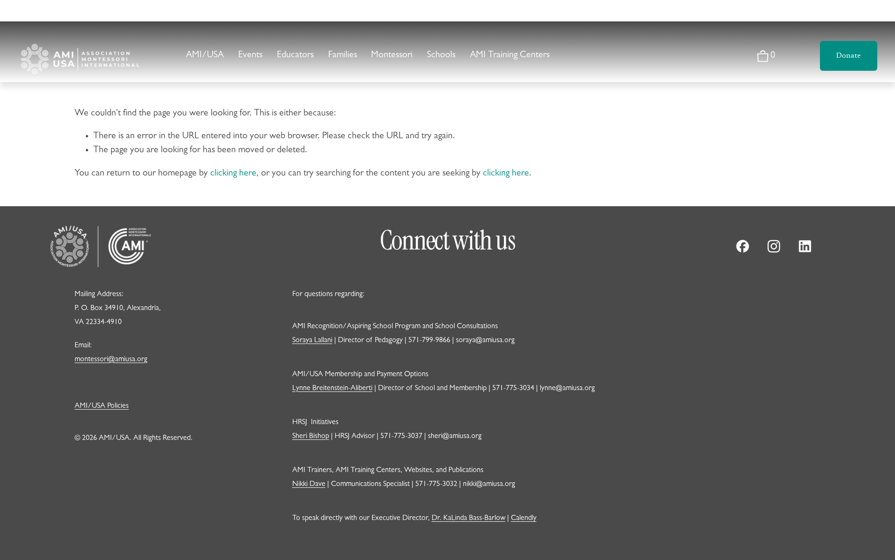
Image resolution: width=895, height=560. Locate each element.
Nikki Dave (308, 484)
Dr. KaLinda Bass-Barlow (468, 518)
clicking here (233, 173)
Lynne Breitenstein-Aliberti (332, 388)
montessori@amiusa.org (111, 360)
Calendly (524, 518)
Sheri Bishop (310, 436)
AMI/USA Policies (102, 406)
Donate (848, 56)
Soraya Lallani (312, 340)
